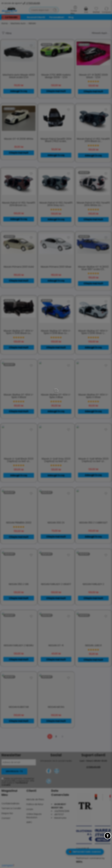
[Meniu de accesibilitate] (107, 832)
